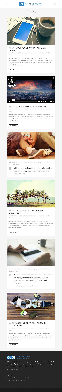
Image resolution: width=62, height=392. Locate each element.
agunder (33, 53)
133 (48, 52)
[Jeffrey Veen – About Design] (31, 252)
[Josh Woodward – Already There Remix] (31, 306)
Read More (13, 69)
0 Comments (40, 53)
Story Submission (24, 53)
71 (11, 164)
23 (11, 271)
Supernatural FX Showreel (32, 106)
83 (48, 109)
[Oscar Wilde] (31, 145)
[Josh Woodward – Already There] (31, 31)
